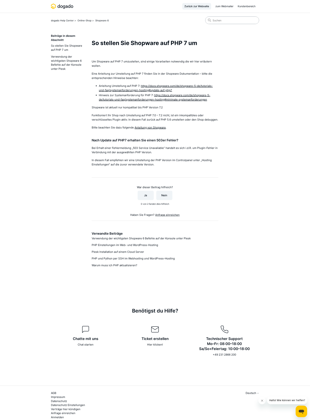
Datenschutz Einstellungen (68, 405)
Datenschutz (59, 401)
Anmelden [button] (57, 417)
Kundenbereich (246, 6)
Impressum (58, 397)
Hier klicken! (155, 344)
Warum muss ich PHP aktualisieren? (114, 265)
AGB (53, 393)
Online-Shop (84, 20)
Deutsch (251, 393)
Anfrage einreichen (167, 215)
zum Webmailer (224, 6)
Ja (145, 195)
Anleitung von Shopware (150, 127)
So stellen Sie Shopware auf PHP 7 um (66, 47)
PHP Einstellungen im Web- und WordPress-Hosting (125, 245)
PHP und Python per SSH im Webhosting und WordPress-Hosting (133, 258)
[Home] (62, 6)
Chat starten (85, 344)
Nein (164, 195)
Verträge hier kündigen (65, 409)
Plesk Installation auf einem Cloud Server (118, 252)
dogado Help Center (62, 20)
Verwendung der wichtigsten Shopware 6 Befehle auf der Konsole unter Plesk (66, 63)
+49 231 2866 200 (224, 354)
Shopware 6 (102, 20)
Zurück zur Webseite (196, 6)
